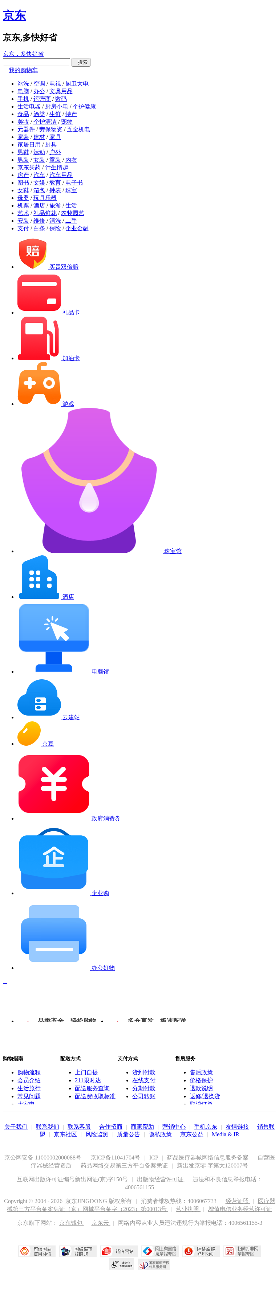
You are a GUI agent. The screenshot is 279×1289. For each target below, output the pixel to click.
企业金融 (77, 228)
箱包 (39, 190)
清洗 (55, 221)
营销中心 (174, 1127)
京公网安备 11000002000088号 (43, 1157)
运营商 (42, 99)
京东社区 (65, 1134)
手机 (23, 99)
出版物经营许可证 (161, 1179)
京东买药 (29, 167)
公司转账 (143, 1096)
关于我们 (16, 1127)
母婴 (23, 198)
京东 (14, 15)
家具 (55, 137)
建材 (39, 137)
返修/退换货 (205, 1096)
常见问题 (29, 1096)
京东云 (101, 1223)
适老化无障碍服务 (121, 1264)
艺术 (23, 213)
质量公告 (128, 1134)
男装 (23, 160)
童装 (55, 160)
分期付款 (143, 1088)
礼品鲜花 (45, 213)
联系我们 (47, 1127)
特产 (71, 114)
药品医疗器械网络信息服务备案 (208, 1157)
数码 (61, 99)
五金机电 (78, 129)
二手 (71, 221)
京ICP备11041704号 (116, 1157)
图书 (23, 183)
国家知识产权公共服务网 (154, 1264)
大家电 (26, 1104)
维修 (39, 221)
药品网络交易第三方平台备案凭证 (125, 1165)
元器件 (26, 129)
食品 (23, 114)
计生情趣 (56, 167)
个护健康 (84, 106)
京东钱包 (71, 1223)
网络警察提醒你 (78, 1251)
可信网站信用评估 (37, 1251)
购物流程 (29, 1072)
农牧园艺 (72, 213)
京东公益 (191, 1134)
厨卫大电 (77, 84)
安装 (23, 221)
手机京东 (205, 1127)
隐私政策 (160, 1134)
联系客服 (79, 1127)
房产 (23, 175)
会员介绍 (29, 1080)
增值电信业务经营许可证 (240, 1209)
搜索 (81, 62)
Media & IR (225, 1134)
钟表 (55, 190)
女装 (39, 160)
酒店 (39, 205)
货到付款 (143, 1072)
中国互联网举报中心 (160, 1251)
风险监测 (97, 1134)
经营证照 (238, 1201)
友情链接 (237, 1127)
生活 (71, 205)
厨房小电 (56, 106)
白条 (39, 228)
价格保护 (201, 1080)
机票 (23, 205)
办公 (39, 91)
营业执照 (188, 1209)
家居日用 (29, 144)
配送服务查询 (92, 1088)
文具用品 (61, 91)
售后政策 (201, 1072)
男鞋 (23, 152)
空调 (39, 84)
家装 (23, 137)
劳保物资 (50, 129)
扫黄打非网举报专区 (242, 1251)
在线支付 (143, 1080)
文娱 (39, 183)
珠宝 (71, 190)
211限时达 (88, 1080)
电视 (55, 84)
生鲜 (55, 114)
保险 (55, 228)
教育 (55, 183)
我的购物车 (23, 70)
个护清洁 (45, 122)
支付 (23, 228)
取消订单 (201, 1104)
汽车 (39, 175)
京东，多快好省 (23, 54)
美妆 (23, 122)
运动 (39, 152)
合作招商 (110, 1127)
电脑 (23, 91)
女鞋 (23, 190)
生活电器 (29, 106)
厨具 (51, 144)
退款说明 (201, 1088)
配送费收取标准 (95, 1096)
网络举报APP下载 (201, 1251)
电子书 (74, 183)
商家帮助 (142, 1127)
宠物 (67, 122)
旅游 (55, 205)
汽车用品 (61, 175)
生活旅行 (29, 1088)
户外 (55, 152)
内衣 (71, 160)
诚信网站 (119, 1251)
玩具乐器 (45, 198)
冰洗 (23, 84)
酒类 (39, 114)
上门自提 (86, 1072)
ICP (154, 1157)
